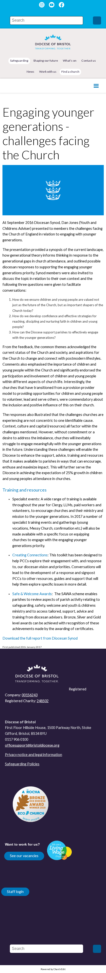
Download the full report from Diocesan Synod (40, 638)
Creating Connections (30, 555)
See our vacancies (24, 856)
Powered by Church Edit (53, 969)
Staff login (15, 892)
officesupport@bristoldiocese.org (32, 745)
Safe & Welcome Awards (32, 594)
